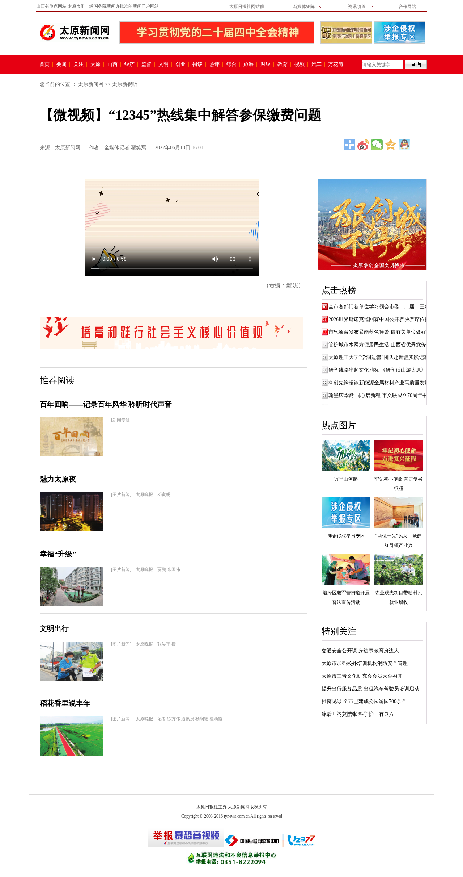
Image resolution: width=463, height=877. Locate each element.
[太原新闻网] (74, 32)
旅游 (248, 64)
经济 (129, 64)
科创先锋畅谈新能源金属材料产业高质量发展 (379, 382)
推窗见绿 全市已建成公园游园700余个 (364, 701)
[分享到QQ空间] (390, 144)
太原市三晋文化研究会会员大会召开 (362, 676)
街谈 (197, 64)
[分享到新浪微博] (363, 144)
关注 (78, 64)
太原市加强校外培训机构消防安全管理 (365, 663)
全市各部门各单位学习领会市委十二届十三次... (381, 306)
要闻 (61, 64)
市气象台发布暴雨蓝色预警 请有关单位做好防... (382, 332)
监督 (146, 64)
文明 (163, 64)
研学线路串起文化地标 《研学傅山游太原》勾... (382, 370)
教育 (282, 64)
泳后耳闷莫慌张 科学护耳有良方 (358, 714)
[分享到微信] (377, 144)
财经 (265, 64)
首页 (44, 64)
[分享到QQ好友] (404, 144)
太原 (95, 64)
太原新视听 (124, 84)
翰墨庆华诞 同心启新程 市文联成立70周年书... (380, 395)
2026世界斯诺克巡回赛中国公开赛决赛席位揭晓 (381, 319)
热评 (214, 64)
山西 (112, 64)
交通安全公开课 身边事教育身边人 (360, 650)
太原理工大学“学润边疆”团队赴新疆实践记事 (378, 357)
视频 (299, 64)
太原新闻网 (90, 84)
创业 (180, 64)
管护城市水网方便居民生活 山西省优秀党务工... (382, 344)
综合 (231, 64)
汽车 (316, 64)
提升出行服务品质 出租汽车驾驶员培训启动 (370, 689)
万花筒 (334, 64)
